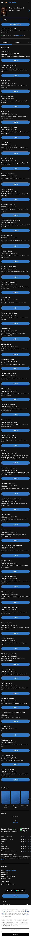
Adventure (8, 870)
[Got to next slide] (29, 799)
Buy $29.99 (18, 24)
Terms (4, 911)
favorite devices (19, 35)
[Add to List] (29, 10)
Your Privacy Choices (15, 930)
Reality (14, 870)
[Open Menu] (2, 2)
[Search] (29, 2)
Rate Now (15, 822)
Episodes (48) (6, 42)
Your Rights (26, 914)
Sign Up (15, 896)
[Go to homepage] (11, 2)
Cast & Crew (18, 42)
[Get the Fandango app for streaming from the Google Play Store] (20, 891)
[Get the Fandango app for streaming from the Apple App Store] (10, 891)
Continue (15, 934)
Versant (14, 910)
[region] (15, 921)
